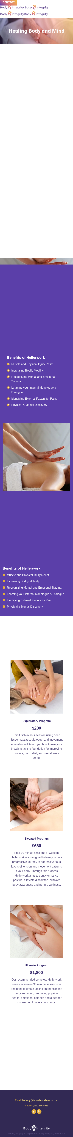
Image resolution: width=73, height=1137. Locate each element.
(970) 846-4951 (40, 1105)
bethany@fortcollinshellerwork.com (40, 1100)
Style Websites (58, 1133)
